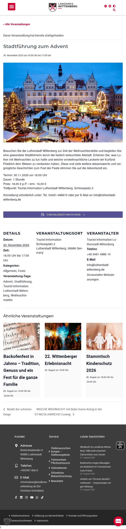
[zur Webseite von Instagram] (26, 497)
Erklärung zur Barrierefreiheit (49, 515)
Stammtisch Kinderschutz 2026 (99, 363)
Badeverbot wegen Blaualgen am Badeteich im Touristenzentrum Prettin (95, 466)
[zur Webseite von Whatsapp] (37, 497)
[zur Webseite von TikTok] (42, 497)
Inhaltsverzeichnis (20, 515)
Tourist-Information (48, 239)
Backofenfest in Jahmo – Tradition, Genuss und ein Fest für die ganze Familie (21, 370)
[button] (11, 6)
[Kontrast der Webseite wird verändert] (114, 6)
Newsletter (57, 481)
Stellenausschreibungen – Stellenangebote (61, 451)
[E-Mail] (16, 477)
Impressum (42, 520)
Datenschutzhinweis (21, 520)
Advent (8, 281)
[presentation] (21, 336)
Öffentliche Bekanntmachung (61, 474)
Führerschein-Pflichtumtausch (60, 461)
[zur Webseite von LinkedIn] (21, 497)
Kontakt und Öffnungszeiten (83, 515)
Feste (21, 271)
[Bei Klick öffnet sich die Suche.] (114, 10)
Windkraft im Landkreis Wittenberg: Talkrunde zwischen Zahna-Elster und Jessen (95, 450)
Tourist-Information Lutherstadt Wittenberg (16, 290)
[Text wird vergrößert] (110, 6)
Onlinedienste (59, 468)
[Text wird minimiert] (105, 6)
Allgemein (9, 271)
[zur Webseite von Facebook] (16, 497)
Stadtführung (23, 281)
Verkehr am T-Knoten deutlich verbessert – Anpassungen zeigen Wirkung (95, 482)
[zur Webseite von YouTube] (31, 497)
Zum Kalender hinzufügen (64, 214)
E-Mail (24, 477)
